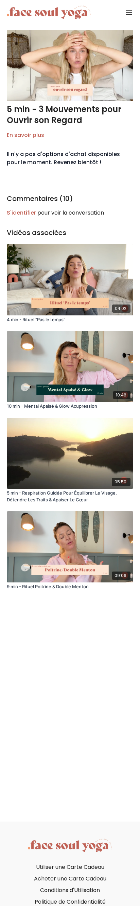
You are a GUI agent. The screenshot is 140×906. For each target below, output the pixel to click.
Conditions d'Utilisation (70, 890)
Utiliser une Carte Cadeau (70, 867)
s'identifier (21, 213)
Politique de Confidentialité (70, 902)
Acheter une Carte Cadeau (70, 878)
